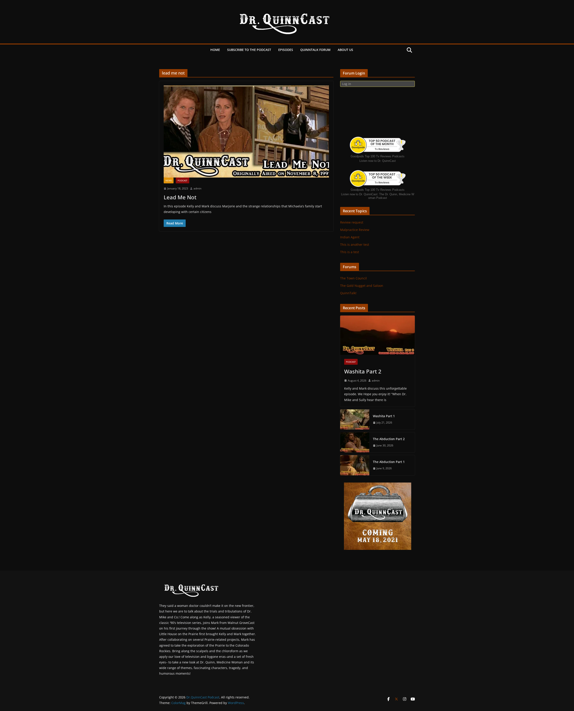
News (168, 180)
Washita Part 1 (384, 416)
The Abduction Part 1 (389, 462)
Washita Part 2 (362, 371)
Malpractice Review (354, 230)
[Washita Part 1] (354, 419)
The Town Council (353, 278)
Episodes (285, 50)
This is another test (354, 244)
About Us (345, 50)
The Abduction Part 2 (389, 439)
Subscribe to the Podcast (249, 50)
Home (215, 50)
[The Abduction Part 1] (354, 465)
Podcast (182, 180)
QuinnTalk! (348, 293)
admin (197, 188)
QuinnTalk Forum (315, 50)
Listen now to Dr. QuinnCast (377, 160)
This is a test (349, 252)
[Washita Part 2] (377, 335)
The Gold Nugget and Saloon (361, 285)
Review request (351, 222)
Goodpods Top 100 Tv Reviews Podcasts (377, 156)
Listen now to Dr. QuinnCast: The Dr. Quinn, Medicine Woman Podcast (377, 196)
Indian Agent (349, 237)
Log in (346, 84)
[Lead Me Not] (246, 132)
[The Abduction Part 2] (354, 442)
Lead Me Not (180, 197)
